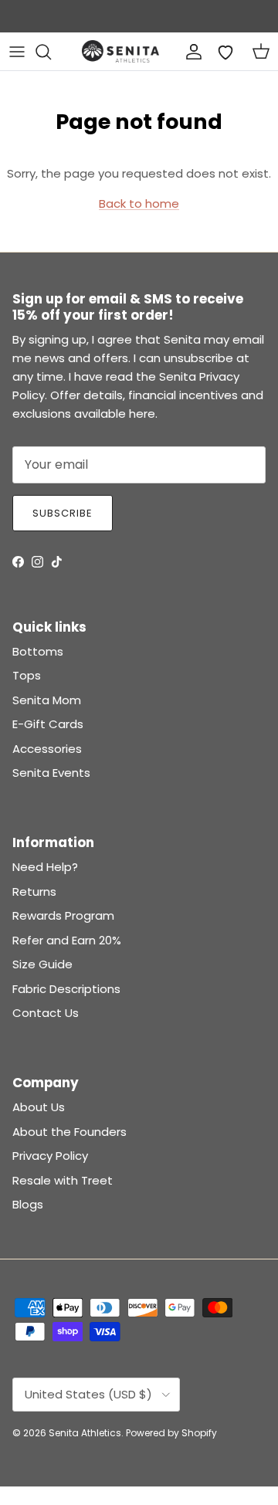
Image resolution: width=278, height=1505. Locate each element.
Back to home (139, 203)
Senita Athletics (85, 1432)
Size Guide (42, 964)
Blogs (27, 1204)
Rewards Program (63, 915)
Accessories (47, 749)
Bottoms (37, 651)
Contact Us (45, 1013)
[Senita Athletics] (120, 51)
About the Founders (69, 1132)
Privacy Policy (50, 1155)
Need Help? (45, 867)
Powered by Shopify (171, 1432)
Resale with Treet (62, 1180)
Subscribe (62, 513)
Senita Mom (46, 700)
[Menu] (17, 52)
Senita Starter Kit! (196, 21)
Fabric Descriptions (66, 989)
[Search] (51, 52)
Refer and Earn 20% (66, 940)
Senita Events (51, 772)
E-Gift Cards (47, 724)
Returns (34, 891)
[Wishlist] (225, 51)
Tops (26, 675)
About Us (38, 1107)
